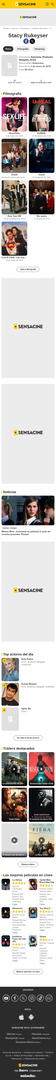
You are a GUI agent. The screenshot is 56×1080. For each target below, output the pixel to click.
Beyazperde (11, 1038)
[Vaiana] (33, 941)
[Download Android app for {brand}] (32, 1016)
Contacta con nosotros (33, 1052)
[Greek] (14, 156)
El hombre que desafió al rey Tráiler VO (14, 855)
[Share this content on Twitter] (32, 41)
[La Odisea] (6, 884)
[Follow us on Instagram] (32, 998)
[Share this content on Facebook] (26, 41)
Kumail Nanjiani (29, 684)
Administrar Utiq (41, 1056)
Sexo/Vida (14, 133)
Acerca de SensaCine (12, 1052)
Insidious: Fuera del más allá (19, 938)
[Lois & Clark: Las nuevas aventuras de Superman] (14, 239)
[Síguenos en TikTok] (41, 998)
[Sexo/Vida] (14, 114)
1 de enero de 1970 (41, 66)
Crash (42, 174)
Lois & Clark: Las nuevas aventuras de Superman (14, 257)
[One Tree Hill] (14, 197)
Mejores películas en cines (28, 972)
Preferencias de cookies (35, 1059)
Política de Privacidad (23, 1056)
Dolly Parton (27, 659)
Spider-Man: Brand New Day (47, 881)
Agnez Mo (26, 708)
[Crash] (41, 156)
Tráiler (15, 904)
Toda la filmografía (28, 269)
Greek (14, 174)
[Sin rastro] (41, 197)
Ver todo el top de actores (28, 738)
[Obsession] (6, 912)
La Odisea (17, 880)
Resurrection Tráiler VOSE (41, 784)
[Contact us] (49, 998)
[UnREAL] (41, 114)
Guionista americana (39, 28)
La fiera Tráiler (41, 855)
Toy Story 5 (45, 908)
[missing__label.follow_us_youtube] (7, 998)
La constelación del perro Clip (14, 784)
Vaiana (43, 936)
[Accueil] (25, 4)
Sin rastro (42, 216)
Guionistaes (25, 28)
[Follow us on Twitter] (24, 998)
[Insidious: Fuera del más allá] (6, 941)
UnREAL (41, 133)
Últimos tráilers (28, 864)
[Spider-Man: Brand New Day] (33, 884)
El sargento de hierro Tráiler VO (42, 819)
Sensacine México (25, 1042)
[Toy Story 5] (33, 912)
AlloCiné (11, 1034)
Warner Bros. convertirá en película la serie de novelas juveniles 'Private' (26, 533)
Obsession (17, 908)
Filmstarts (37, 1034)
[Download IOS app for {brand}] (23, 1016)
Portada (6, 28)
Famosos (14, 28)
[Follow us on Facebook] (15, 998)
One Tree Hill (14, 216)
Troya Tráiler (14, 819)
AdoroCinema (39, 1038)
